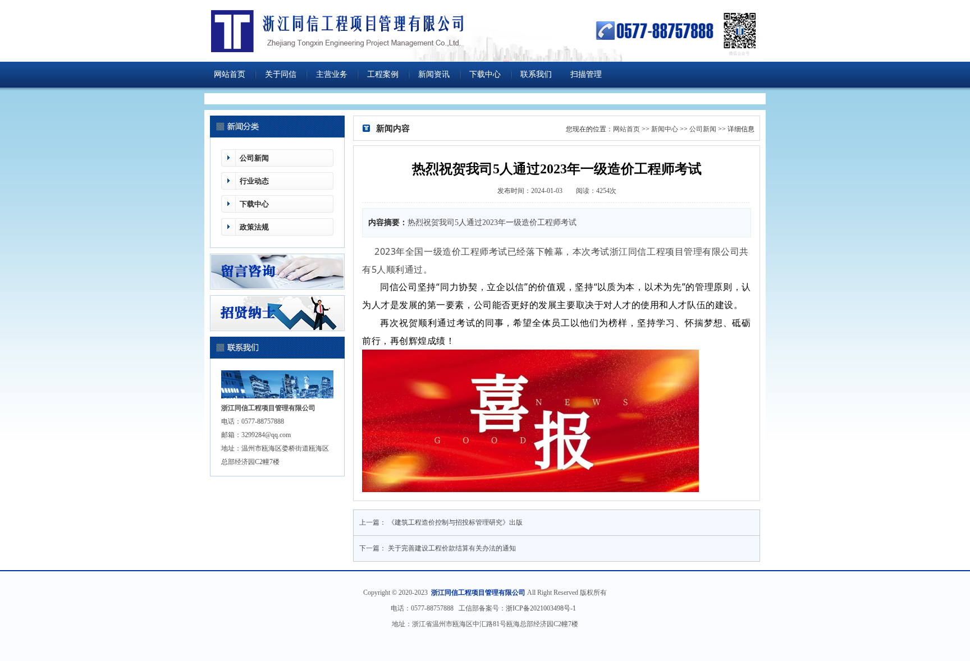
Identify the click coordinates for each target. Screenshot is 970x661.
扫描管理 (586, 74)
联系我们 (536, 74)
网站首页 (229, 74)
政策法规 (254, 227)
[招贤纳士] (277, 329)
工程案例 (383, 74)
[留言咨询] (277, 287)
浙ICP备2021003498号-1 (542, 608)
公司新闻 (254, 158)
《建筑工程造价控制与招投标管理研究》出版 (455, 522)
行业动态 (254, 181)
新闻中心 (664, 129)
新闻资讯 (434, 74)
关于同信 (280, 74)
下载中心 (485, 74)
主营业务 (331, 74)
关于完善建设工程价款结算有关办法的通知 (452, 548)
